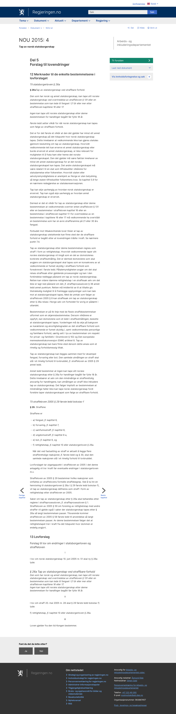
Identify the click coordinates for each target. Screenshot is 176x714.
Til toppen (64, 633)
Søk (152, 12)
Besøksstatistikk (76, 697)
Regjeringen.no (46, 12)
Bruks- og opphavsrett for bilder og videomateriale (85, 692)
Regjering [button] (102, 20)
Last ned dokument (122, 68)
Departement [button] (80, 20)
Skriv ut (153, 28)
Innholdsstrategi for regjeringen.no (85, 678)
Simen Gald (132, 680)
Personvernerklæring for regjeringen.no (87, 681)
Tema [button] (22, 20)
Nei (41, 651)
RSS (70, 703)
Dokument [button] (40, 20)
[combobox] (117, 12)
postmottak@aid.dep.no (132, 695)
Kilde (142, 28)
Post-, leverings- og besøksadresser (130, 705)
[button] (36, 28)
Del (132, 28)
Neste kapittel (104, 496)
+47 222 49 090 (129, 692)
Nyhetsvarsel (74, 700)
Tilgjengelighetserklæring (80, 688)
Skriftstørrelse (139, 4)
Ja (26, 651)
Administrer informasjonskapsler (84, 684)
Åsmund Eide (137, 678)
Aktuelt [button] (59, 20)
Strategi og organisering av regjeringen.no (88, 675)
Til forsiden (117, 60)
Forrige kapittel (22, 496)
